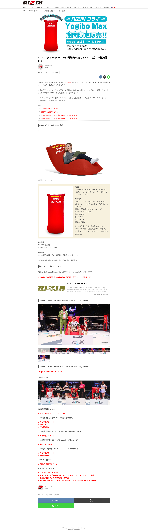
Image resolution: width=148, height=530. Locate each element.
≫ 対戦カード (43, 424)
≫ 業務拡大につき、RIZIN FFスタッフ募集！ (54, 478)
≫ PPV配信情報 (44, 427)
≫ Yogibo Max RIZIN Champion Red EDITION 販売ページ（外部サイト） (65, 277)
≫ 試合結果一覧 (43, 455)
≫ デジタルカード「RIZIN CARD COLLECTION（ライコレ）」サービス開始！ (67, 475)
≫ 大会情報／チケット (46, 422)
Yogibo (68, 82)
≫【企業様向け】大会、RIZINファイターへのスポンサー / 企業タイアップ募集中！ (68, 480)
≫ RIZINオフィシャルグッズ (48, 473)
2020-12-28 (48, 66)
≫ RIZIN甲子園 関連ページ (47, 464)
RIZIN (46, 68)
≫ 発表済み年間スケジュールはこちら (52, 413)
